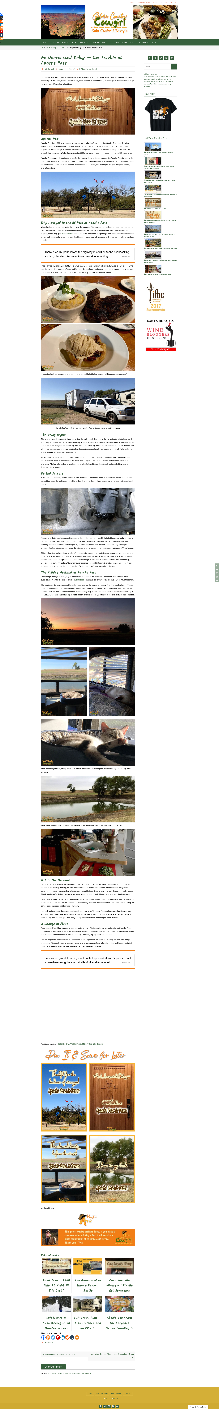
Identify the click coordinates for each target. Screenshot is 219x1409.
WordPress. (117, 1399)
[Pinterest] (216, 573)
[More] (77, 1337)
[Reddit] (67, 1337)
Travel (94, 69)
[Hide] (1, 42)
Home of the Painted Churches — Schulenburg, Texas (112, 1354)
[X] (1, 18)
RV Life (61, 48)
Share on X (126, 256)
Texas (88, 69)
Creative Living (51, 48)
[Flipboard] (58, 1337)
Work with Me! (144, 2)
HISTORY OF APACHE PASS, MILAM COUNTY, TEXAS (80, 1044)
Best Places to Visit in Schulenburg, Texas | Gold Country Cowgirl (69, 1373)
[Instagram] (216, 576)
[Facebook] (216, 565)
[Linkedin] (62, 1337)
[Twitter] (216, 569)
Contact (168, 2)
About (132, 2)
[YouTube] (216, 580)
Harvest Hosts (67, 234)
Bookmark (49, 1343)
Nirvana (108, 1399)
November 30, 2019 (67, 69)
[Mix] (48, 1337)
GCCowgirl (49, 69)
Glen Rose (79, 580)
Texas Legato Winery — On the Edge (60, 1354)
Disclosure (157, 2)
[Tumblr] (72, 1337)
